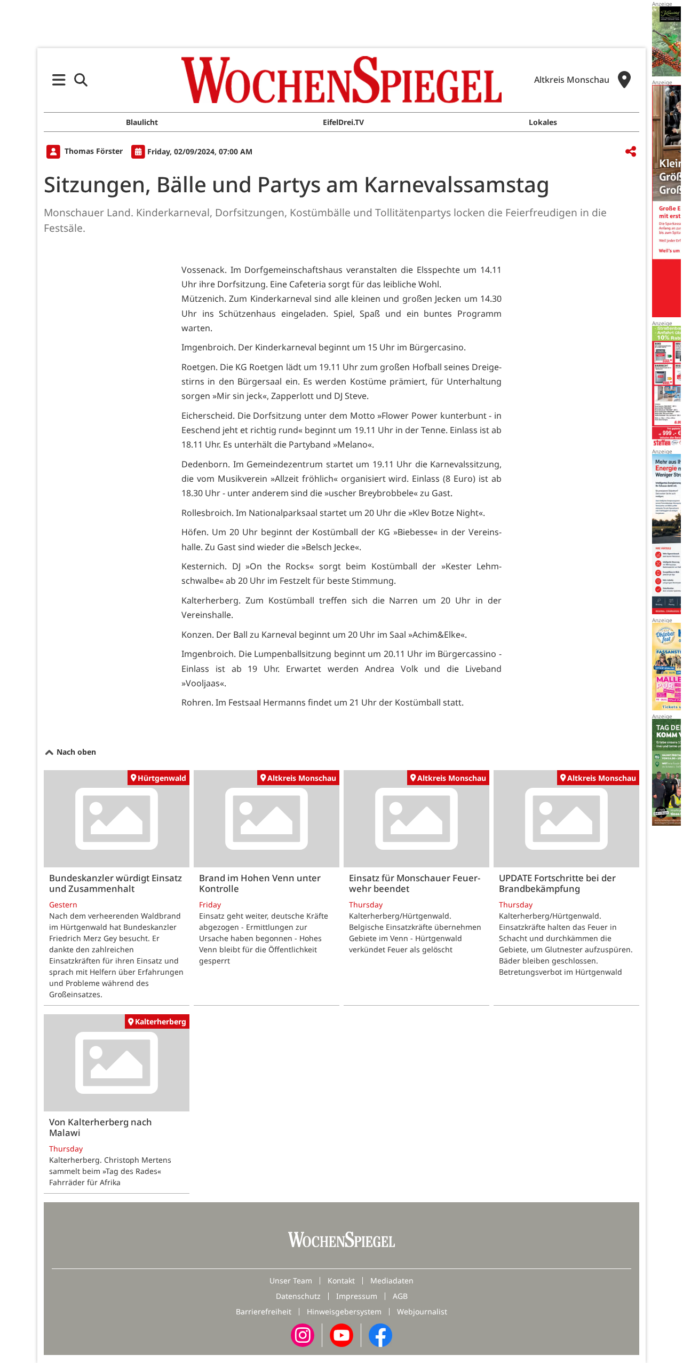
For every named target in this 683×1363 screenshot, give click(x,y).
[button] (59, 80)
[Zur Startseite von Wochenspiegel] (341, 79)
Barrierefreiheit (263, 1311)
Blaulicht (142, 122)
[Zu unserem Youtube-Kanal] (341, 1334)
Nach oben (75, 752)
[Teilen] (630, 152)
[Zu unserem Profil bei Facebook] (380, 1334)
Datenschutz (298, 1296)
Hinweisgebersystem (344, 1311)
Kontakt (341, 1280)
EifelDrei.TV (343, 122)
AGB (400, 1296)
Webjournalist (422, 1311)
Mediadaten (392, 1280)
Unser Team (290, 1280)
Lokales (543, 122)
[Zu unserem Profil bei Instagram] (302, 1334)
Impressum (356, 1296)
